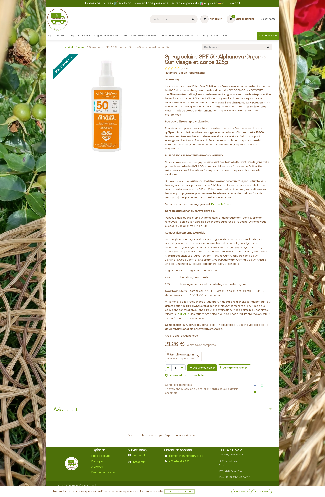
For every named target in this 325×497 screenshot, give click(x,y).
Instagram (139, 462)
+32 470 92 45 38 (179, 461)
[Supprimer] (168, 367)
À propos (97, 466)
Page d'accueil (100, 455)
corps (81, 47)
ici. (188, 314)
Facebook (139, 455)
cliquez (182, 314)
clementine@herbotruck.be (186, 455)
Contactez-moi (268, 35)
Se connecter (268, 19)
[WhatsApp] (262, 385)
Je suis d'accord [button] (262, 492)
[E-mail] (255, 391)
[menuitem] (55, 36)
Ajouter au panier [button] (204, 367)
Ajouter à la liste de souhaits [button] (186, 375)
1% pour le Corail (221, 204)
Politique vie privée (103, 472)
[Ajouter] (182, 367)
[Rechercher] (193, 19)
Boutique (97, 461)
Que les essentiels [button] (241, 492)
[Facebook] (255, 385)
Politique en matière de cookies (179, 491)
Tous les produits (63, 47)
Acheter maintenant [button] (236, 367)
